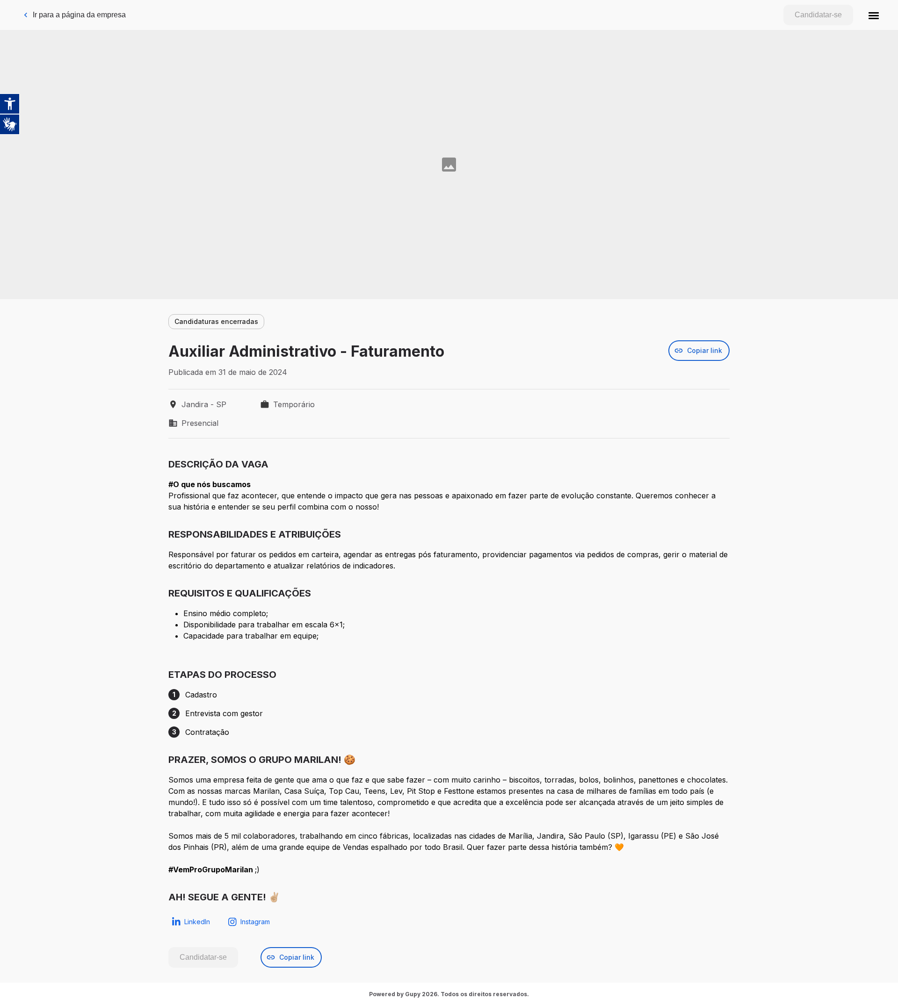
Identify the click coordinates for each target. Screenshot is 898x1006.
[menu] (874, 15)
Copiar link (704, 350)
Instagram (255, 922)
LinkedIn (197, 922)
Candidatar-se (818, 15)
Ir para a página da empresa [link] (79, 15)
